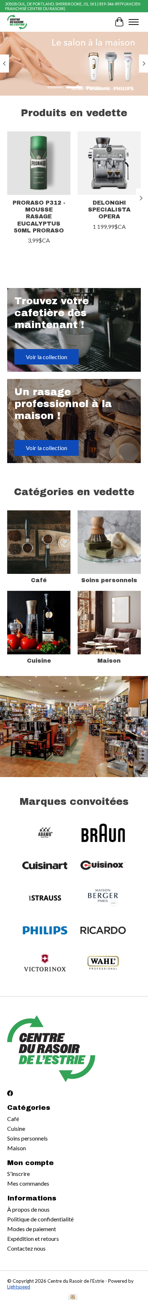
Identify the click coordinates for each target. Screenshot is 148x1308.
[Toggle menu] (133, 22)
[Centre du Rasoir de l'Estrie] (17, 21)
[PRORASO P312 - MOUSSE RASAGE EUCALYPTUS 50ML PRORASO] (38, 163)
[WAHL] (103, 963)
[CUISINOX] (103, 866)
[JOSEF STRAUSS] (45, 898)
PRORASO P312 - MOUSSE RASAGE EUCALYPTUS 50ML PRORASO (39, 217)
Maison (109, 661)
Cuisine (39, 661)
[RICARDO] (103, 931)
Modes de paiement (31, 1228)
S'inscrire (18, 1173)
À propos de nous (28, 1209)
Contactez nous (26, 1248)
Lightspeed (18, 1287)
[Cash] (72, 1297)
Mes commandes (28, 1183)
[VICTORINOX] (45, 963)
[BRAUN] (103, 833)
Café (39, 580)
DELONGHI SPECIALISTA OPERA (109, 209)
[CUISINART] (45, 866)
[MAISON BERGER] (103, 898)
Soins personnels (109, 580)
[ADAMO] (45, 833)
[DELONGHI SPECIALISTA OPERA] (109, 163)
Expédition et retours (33, 1238)
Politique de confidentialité (40, 1219)
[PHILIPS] (45, 931)
